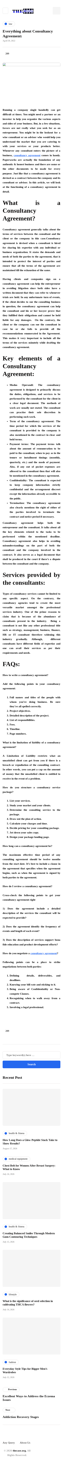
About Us (25, 1442)
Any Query (9, 1442)
